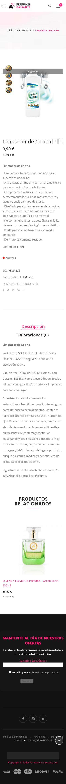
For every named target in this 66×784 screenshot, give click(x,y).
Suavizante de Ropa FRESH (61, 141)
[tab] (33, 326)
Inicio (10, 30)
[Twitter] (8, 290)
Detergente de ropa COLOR (55, 141)
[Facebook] (3, 290)
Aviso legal (40, 736)
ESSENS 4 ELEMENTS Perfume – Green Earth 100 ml (30, 583)
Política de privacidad (47, 672)
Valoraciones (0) (33, 335)
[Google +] (18, 290)
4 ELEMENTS (24, 30)
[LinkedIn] (24, 290)
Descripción (33, 326)
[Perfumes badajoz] (19, 5)
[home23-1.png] (33, 92)
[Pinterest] (13, 290)
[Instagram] (33, 719)
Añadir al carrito (33, 587)
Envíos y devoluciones (39, 740)
